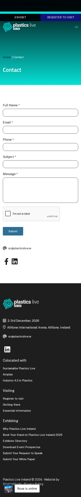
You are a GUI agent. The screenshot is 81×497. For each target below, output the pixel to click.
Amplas (8, 374)
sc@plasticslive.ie (19, 248)
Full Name (11, 105)
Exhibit (20, 17)
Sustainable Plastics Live (19, 368)
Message (10, 174)
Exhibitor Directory (15, 440)
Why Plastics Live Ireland (19, 428)
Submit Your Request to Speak (23, 453)
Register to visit (60, 17)
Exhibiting (10, 421)
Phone (8, 139)
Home (7, 57)
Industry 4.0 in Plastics (17, 380)
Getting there (11, 404)
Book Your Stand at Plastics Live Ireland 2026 (32, 434)
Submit (13, 231)
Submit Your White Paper (19, 459)
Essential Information (17, 410)
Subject (9, 157)
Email (8, 122)
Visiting (9, 391)
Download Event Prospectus (21, 447)
